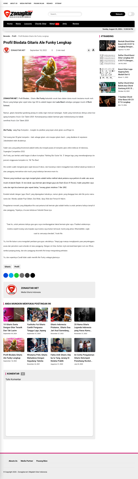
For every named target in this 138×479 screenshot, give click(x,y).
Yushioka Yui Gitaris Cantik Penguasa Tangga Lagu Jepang (36, 327)
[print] (22, 275)
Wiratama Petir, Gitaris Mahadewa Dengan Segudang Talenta (37, 358)
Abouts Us (13, 461)
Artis (65, 24)
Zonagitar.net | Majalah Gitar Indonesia (32, 472)
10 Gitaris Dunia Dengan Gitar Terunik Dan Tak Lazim (12, 327)
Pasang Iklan (39, 3)
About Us (13, 3)
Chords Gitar (40, 24)
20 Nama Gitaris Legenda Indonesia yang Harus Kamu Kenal (82, 327)
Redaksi (50, 3)
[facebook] (117, 3)
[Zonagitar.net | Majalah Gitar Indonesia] (18, 17)
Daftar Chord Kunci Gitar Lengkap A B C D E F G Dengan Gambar (126, 58)
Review (76, 24)
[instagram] (125, 3)
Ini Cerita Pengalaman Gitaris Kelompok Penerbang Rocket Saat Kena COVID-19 (84, 358)
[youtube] (129, 3)
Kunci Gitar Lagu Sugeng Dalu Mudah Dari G (125, 72)
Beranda (6, 36)
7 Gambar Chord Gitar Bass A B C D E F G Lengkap (126, 99)
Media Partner (25, 3)
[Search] (79, 14)
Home (5, 3)
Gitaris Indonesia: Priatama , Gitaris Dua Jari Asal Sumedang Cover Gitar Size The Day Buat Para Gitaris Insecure (60, 327)
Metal (54, 24)
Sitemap (58, 3)
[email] (27, 275)
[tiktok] (133, 3)
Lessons (28, 24)
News (18, 24)
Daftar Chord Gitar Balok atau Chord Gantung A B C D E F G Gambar (126, 86)
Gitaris (8, 267)
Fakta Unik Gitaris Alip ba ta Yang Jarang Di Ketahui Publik (61, 358)
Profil (14, 36)
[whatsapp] (16, 275)
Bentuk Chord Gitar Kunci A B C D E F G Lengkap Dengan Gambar (126, 44)
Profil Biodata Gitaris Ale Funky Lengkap (12, 356)
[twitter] (121, 3)
